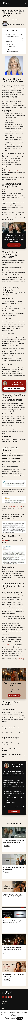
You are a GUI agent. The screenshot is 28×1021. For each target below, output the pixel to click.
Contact (3, 1006)
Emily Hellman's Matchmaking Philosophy (14, 38)
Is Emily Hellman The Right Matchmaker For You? (14, 49)
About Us (4, 1001)
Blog (8, 19)
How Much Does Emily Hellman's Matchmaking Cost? (12, 44)
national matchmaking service (16, 171)
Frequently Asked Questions (12, 51)
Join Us (3, 1003)
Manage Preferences (10, 1018)
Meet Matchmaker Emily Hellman (12, 36)
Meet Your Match (14, 695)
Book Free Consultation (14, 388)
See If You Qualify (14, 245)
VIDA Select (6, 644)
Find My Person (14, 811)
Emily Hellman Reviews (10, 46)
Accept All (19, 1018)
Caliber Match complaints (15, 506)
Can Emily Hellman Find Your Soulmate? (14, 34)
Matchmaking (15, 19)
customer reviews (17, 465)
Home (3, 19)
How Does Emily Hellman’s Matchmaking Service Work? (14, 40)
